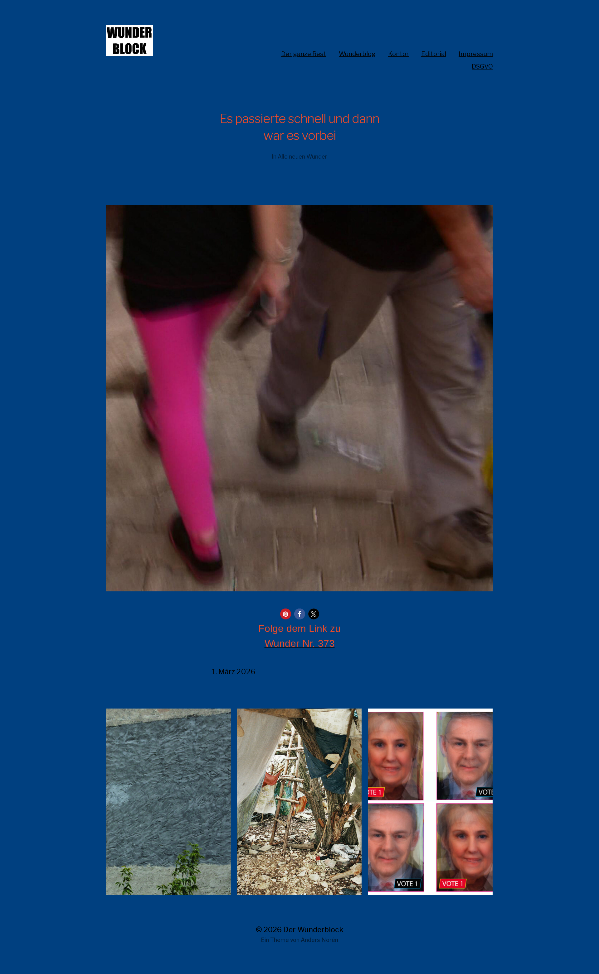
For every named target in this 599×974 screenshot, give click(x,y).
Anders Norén (319, 940)
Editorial (433, 54)
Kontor (398, 54)
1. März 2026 (233, 671)
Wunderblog (357, 54)
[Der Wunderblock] (153, 40)
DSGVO (482, 66)
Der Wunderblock (313, 929)
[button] (285, 614)
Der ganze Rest (303, 54)
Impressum (476, 54)
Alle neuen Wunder (302, 156)
